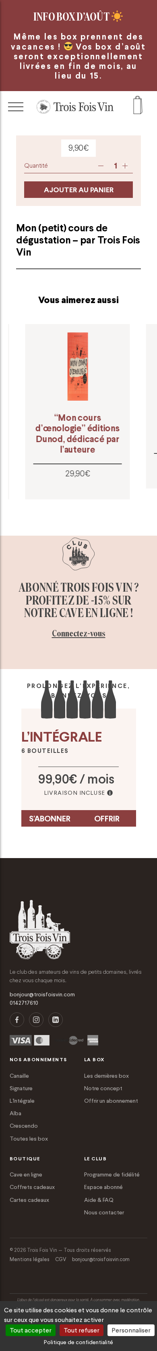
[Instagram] (36, 1019)
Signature (21, 1088)
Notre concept (103, 1088)
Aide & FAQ (99, 1199)
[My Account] (138, 107)
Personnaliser (131, 1330)
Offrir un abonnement (111, 1100)
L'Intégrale (22, 1100)
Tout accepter (31, 1330)
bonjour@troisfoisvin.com (42, 994)
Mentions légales (30, 1259)
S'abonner (49, 818)
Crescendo (24, 1125)
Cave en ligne (26, 1174)
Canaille (19, 1075)
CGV (60, 1259)
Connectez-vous (78, 633)
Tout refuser (81, 1330)
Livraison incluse (74, 793)
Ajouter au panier (79, 189)
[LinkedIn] (55, 1019)
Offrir (107, 818)
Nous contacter (104, 1212)
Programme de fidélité (112, 1174)
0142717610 (24, 1003)
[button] (125, 165)
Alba (15, 1113)
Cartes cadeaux (29, 1199)
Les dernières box (106, 1075)
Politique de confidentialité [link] (78, 1342)
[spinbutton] (115, 166)
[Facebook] (17, 1019)
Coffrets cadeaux (32, 1187)
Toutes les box (29, 1138)
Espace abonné (103, 1187)
